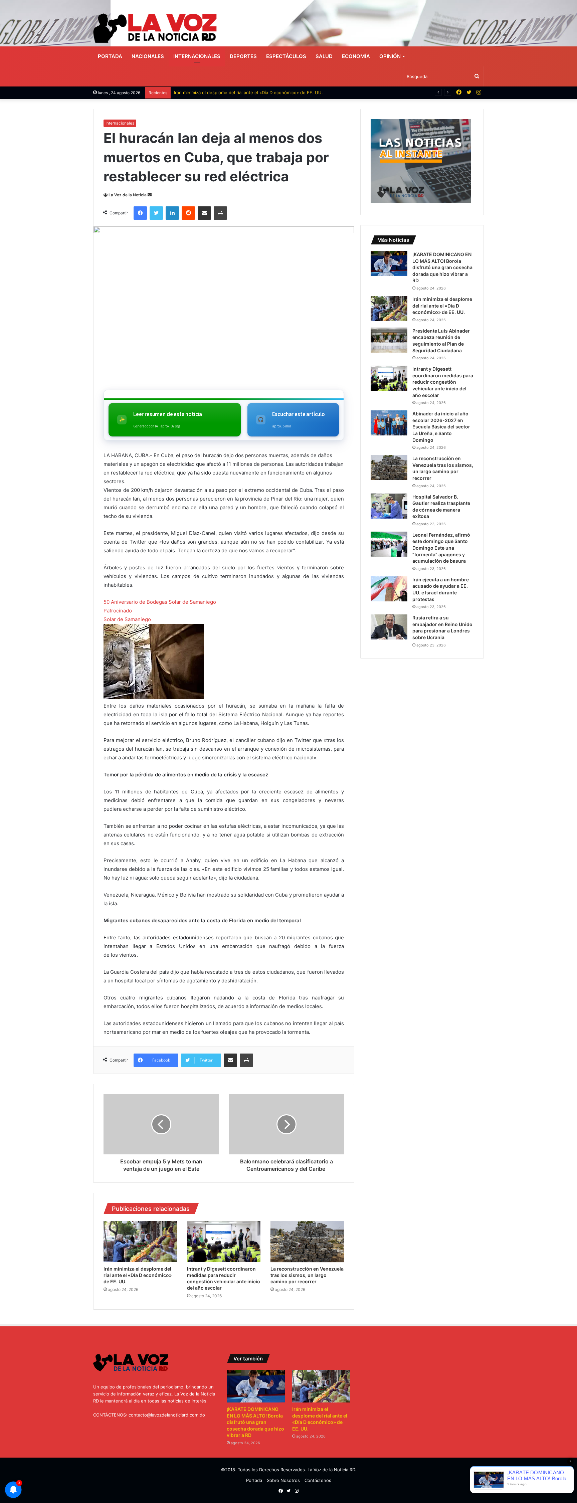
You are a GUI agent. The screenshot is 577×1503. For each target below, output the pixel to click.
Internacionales (196, 56)
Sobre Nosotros (283, 1480)
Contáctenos (318, 1480)
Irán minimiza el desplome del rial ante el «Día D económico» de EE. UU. (138, 1275)
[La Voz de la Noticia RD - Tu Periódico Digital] (155, 28)
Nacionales (148, 56)
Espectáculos (286, 56)
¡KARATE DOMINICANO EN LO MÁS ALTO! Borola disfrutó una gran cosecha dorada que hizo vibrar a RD (442, 267)
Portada (110, 56)
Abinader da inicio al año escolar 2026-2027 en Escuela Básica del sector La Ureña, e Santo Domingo (441, 426)
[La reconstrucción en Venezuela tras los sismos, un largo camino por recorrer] (307, 1241)
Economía (356, 56)
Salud (324, 56)
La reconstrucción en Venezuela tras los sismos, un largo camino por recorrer (307, 1275)
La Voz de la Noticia (128, 194)
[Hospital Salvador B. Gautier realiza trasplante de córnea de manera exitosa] (389, 506)
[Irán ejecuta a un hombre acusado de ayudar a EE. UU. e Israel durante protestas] (389, 588)
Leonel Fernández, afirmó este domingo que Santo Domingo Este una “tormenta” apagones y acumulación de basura (441, 548)
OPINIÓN (390, 56)
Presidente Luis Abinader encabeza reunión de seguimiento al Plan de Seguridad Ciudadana (270, 92)
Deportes (243, 56)
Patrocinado (118, 610)
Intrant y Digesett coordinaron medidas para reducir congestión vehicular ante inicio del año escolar (442, 382)
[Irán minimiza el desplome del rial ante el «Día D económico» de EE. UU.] (140, 1241)
